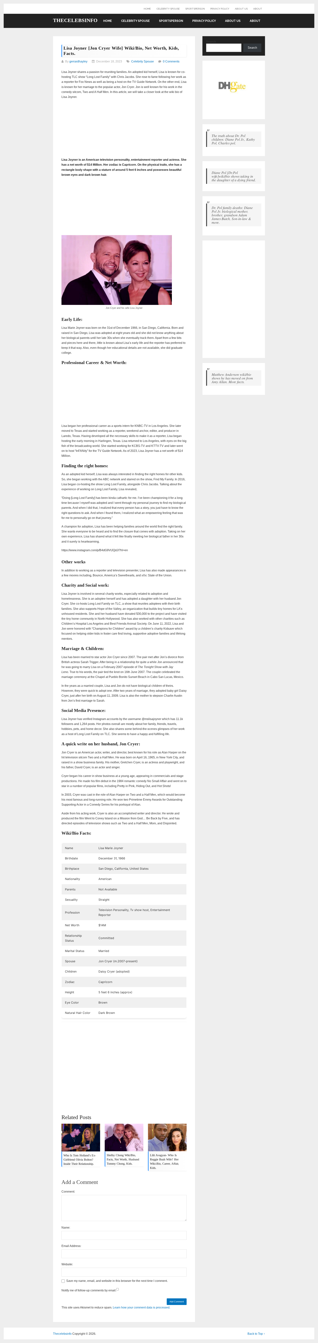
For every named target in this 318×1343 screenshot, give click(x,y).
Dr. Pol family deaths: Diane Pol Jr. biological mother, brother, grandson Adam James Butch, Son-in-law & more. (232, 215)
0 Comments (171, 61)
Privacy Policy (219, 8)
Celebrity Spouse (168, 8)
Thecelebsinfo (75, 20)
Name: (65, 1227)
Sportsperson (195, 8)
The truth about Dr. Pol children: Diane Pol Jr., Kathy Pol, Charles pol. (233, 139)
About (257, 8)
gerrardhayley (78, 61)
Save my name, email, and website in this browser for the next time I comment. (117, 1280)
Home (147, 8)
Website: (67, 1264)
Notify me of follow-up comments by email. (88, 1290)
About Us (241, 8)
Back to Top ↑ (256, 1333)
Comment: (68, 1191)
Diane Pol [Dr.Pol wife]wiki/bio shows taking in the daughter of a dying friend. (234, 176)
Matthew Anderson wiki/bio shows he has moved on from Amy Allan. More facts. (232, 378)
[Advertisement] (124, 128)
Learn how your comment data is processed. (141, 1307)
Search (211, 41)
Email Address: (71, 1245)
